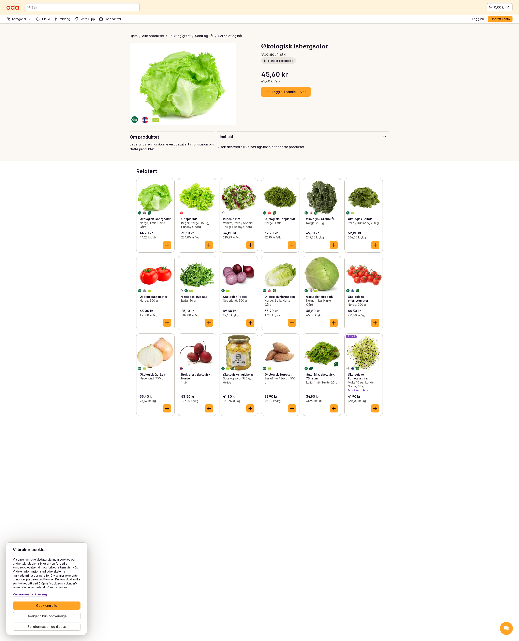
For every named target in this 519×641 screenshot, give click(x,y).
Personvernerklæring (30, 594)
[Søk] (29, 7)
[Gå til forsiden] (12, 7)
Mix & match (356, 390)
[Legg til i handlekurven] (167, 245)
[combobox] (85, 7)
